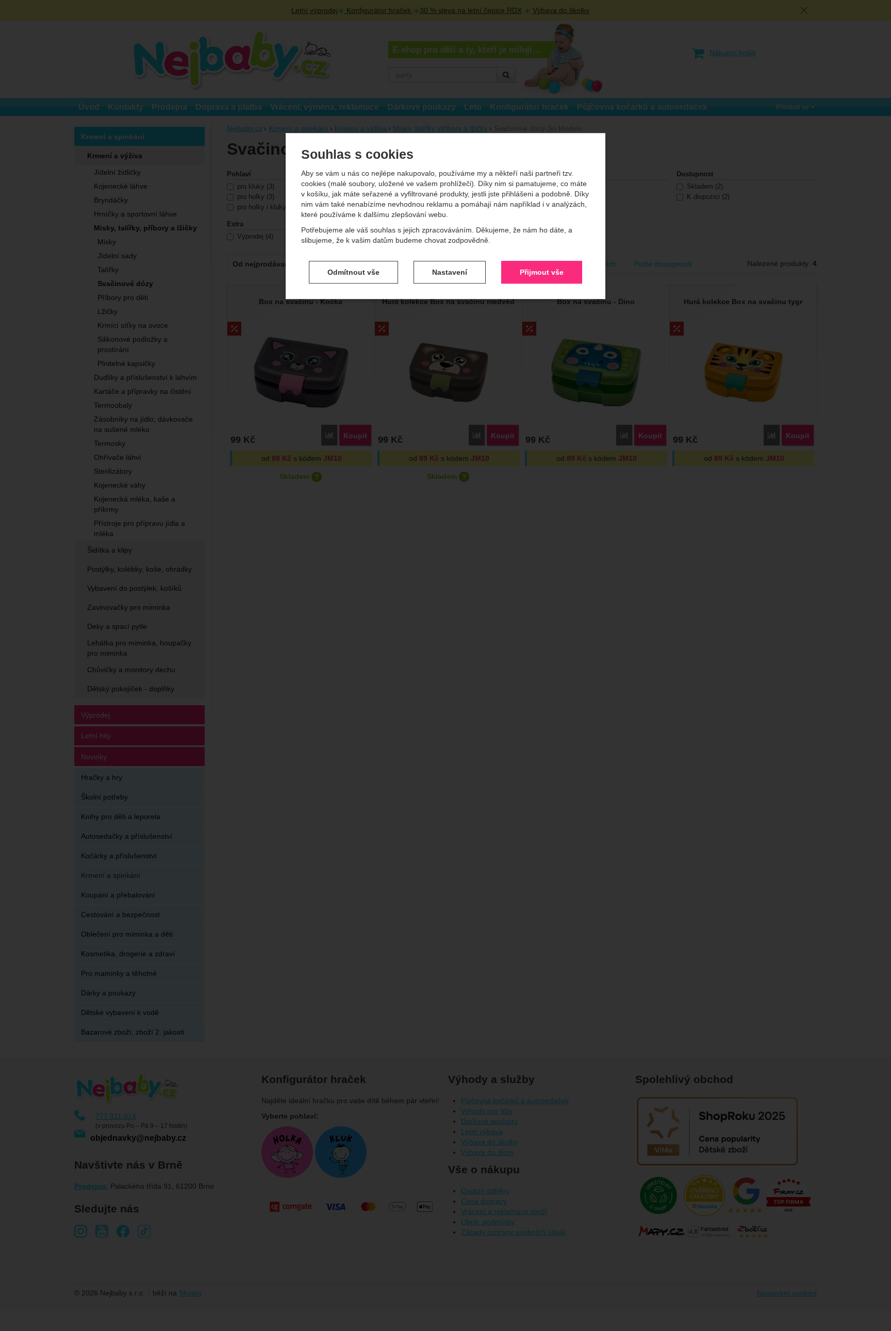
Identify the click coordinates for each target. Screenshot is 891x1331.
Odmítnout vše (353, 272)
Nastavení (449, 272)
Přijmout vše (542, 272)
